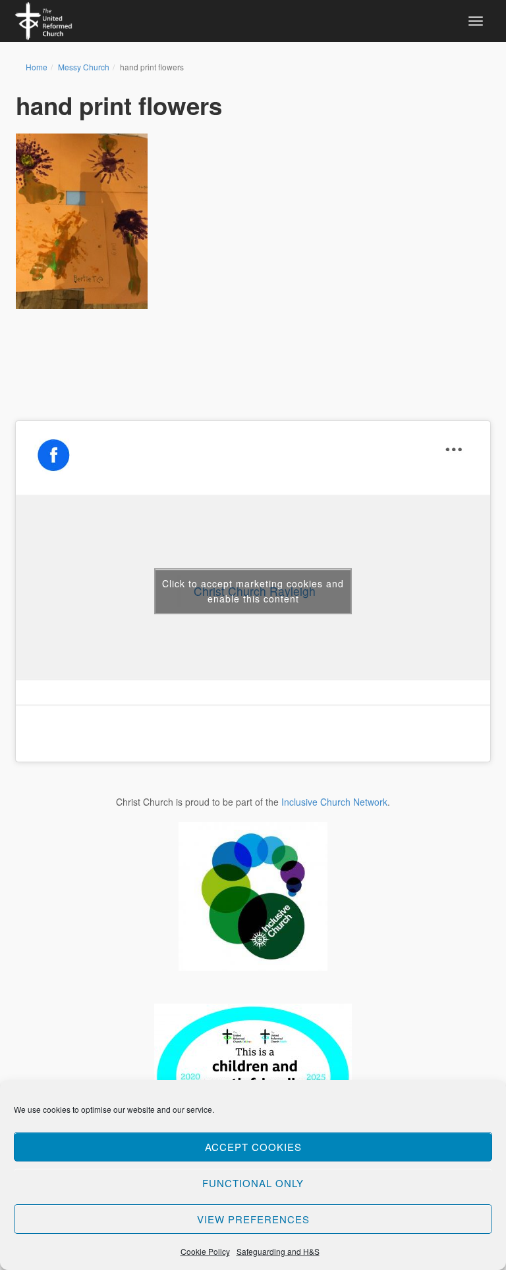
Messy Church (83, 66)
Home (36, 66)
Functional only (253, 1183)
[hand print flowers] (82, 221)
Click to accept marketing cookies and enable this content (253, 591)
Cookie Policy (205, 1251)
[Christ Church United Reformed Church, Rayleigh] (43, 19)
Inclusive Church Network (334, 801)
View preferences (253, 1219)
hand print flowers (119, 105)
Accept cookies (253, 1147)
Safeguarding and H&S (278, 1251)
